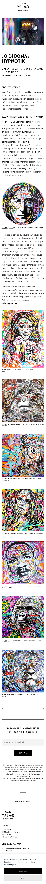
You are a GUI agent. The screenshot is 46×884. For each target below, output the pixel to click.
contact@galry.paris (23, 776)
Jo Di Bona (18, 122)
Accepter (23, 871)
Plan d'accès (7, 851)
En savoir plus (10, 865)
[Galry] (23, 7)
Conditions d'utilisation (28, 781)
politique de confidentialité (29, 769)
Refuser (23, 878)
